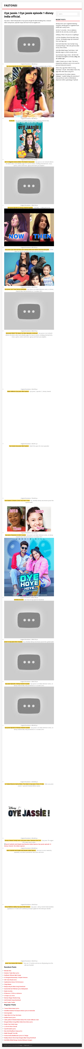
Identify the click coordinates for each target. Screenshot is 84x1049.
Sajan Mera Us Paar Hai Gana (12, 1015)
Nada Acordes (8, 991)
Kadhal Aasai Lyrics (10, 1017)
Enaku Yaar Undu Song (10, 1024)
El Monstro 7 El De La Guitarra (13, 993)
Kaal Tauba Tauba (9, 1002)
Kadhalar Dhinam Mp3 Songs (12, 975)
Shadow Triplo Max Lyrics (11, 973)
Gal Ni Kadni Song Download (12, 1000)
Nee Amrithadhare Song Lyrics (13, 1031)
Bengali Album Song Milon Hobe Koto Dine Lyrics (18, 1022)
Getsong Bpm (8, 1013)
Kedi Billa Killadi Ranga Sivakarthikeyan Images (18, 1040)
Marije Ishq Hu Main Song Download (14, 986)
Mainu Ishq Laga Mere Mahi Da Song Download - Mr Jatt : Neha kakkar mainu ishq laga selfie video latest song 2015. (68, 69)
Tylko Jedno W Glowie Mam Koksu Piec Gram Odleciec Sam (21, 1019)
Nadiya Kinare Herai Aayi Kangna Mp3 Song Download (20, 1038)
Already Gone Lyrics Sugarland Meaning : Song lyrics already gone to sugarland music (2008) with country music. (67, 25)
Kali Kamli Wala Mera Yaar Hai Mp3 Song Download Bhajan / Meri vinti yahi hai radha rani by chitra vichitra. (67, 45)
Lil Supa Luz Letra (9, 995)
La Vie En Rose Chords (10, 1026)
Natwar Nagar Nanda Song (12, 998)
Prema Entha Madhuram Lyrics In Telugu (16, 1035)
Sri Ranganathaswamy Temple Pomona (15, 977)
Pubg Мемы (7, 984)
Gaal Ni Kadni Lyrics (10, 1029)
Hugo (21, 1045)
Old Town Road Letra (10, 980)
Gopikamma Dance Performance (13, 982)
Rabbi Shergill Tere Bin (10, 1033)
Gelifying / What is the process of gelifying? (67, 34)
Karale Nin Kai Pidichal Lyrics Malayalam (16, 989)
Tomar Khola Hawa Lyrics (11, 1008)
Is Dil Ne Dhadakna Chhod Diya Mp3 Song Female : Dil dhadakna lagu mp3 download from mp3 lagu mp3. (67, 39)
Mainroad (26, 1045)
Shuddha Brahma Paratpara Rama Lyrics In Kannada (19, 1010)
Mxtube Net (7, 970)
